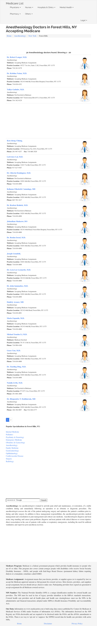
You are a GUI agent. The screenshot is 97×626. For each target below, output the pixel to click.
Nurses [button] (28, 7)
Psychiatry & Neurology (15, 437)
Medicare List (14, 3)
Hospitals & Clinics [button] (46, 7)
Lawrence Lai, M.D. (15, 156)
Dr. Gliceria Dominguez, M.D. (19, 172)
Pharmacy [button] (14, 14)
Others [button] (28, 14)
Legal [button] (83, 20)
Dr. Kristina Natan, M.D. (17, 73)
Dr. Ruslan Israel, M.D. (16, 237)
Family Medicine (12, 448)
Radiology (10, 461)
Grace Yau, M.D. (14, 350)
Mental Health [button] (66, 7)
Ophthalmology (12, 453)
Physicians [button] (15, 7)
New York (32, 36)
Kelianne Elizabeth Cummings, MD (21, 189)
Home (9, 36)
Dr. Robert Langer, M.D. (17, 57)
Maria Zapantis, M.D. (15, 318)
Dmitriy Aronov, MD (15, 302)
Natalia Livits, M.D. (15, 382)
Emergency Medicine (14, 440)
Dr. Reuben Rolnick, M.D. (17, 205)
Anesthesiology (20, 36)
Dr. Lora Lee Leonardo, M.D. (19, 269)
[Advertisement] (48, 44)
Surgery (9, 458)
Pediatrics (9, 434)
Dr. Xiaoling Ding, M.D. (16, 366)
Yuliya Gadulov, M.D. (15, 89)
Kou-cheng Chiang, (14, 140)
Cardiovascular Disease (14, 456)
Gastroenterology (12, 450)
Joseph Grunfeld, (14, 253)
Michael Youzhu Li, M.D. (17, 334)
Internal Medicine (12, 431)
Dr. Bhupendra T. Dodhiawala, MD (21, 398)
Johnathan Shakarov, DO (17, 221)
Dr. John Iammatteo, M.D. (17, 285)
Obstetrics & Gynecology (15, 442)
